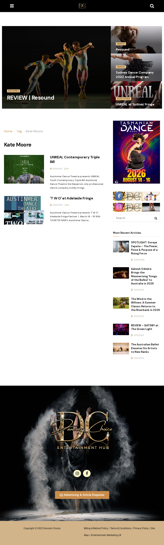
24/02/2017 (57, 205)
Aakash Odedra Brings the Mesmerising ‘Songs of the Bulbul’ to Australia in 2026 (144, 276)
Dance (121, 43)
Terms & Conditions (120, 528)
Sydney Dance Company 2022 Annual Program (135, 74)
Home (8, 131)
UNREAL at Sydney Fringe (135, 104)
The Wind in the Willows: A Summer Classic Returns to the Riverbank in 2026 (145, 304)
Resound (122, 49)
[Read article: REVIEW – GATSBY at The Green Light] (121, 329)
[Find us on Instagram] (77, 473)
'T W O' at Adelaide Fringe (71, 198)
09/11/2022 (14, 107)
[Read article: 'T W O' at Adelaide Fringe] (24, 210)
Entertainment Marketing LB (106, 535)
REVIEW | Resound (30, 97)
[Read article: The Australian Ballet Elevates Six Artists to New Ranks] (121, 348)
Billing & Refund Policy (96, 528)
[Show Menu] (12, 6)
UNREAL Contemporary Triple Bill (75, 159)
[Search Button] (152, 6)
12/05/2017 (57, 168)
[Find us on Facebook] (87, 473)
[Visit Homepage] (82, 6)
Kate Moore (34, 131)
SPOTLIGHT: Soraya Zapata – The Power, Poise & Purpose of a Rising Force (144, 248)
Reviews (13, 90)
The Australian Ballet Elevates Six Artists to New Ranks (145, 348)
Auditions (123, 98)
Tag (19, 131)
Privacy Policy (141, 528)
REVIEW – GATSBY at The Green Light (144, 327)
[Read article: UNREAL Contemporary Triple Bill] (24, 169)
